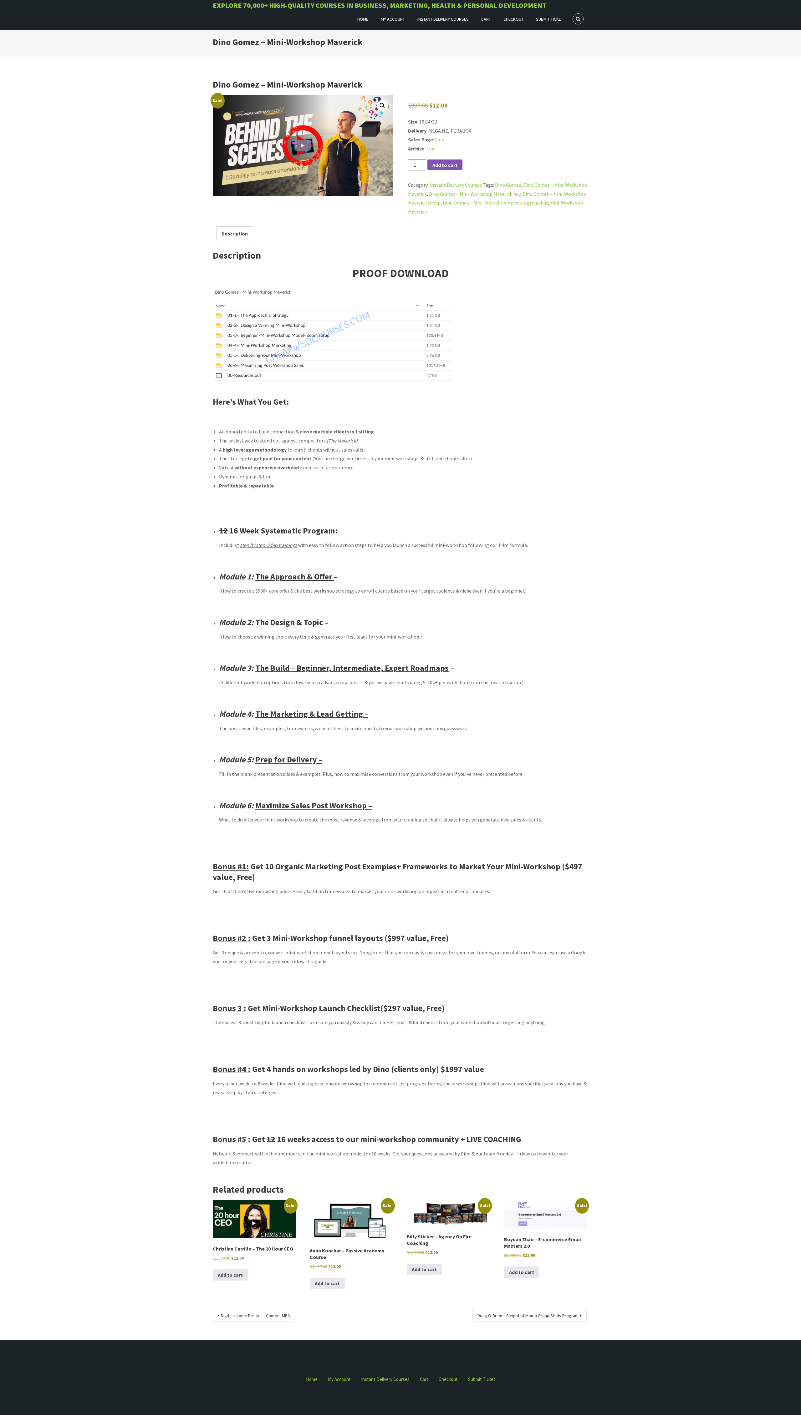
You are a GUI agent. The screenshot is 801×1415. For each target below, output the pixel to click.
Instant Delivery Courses (443, 19)
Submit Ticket (549, 19)
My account (393, 19)
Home (362, 19)
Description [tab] (235, 233)
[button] (382, 105)
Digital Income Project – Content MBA (255, 1315)
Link (439, 139)
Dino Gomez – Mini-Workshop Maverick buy (474, 194)
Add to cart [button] (230, 1275)
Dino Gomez (508, 185)
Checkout (513, 19)
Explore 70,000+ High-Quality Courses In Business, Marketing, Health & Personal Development (379, 5)
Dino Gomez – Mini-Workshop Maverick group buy (495, 203)
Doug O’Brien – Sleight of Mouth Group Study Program (528, 1315)
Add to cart (444, 165)
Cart (486, 19)
